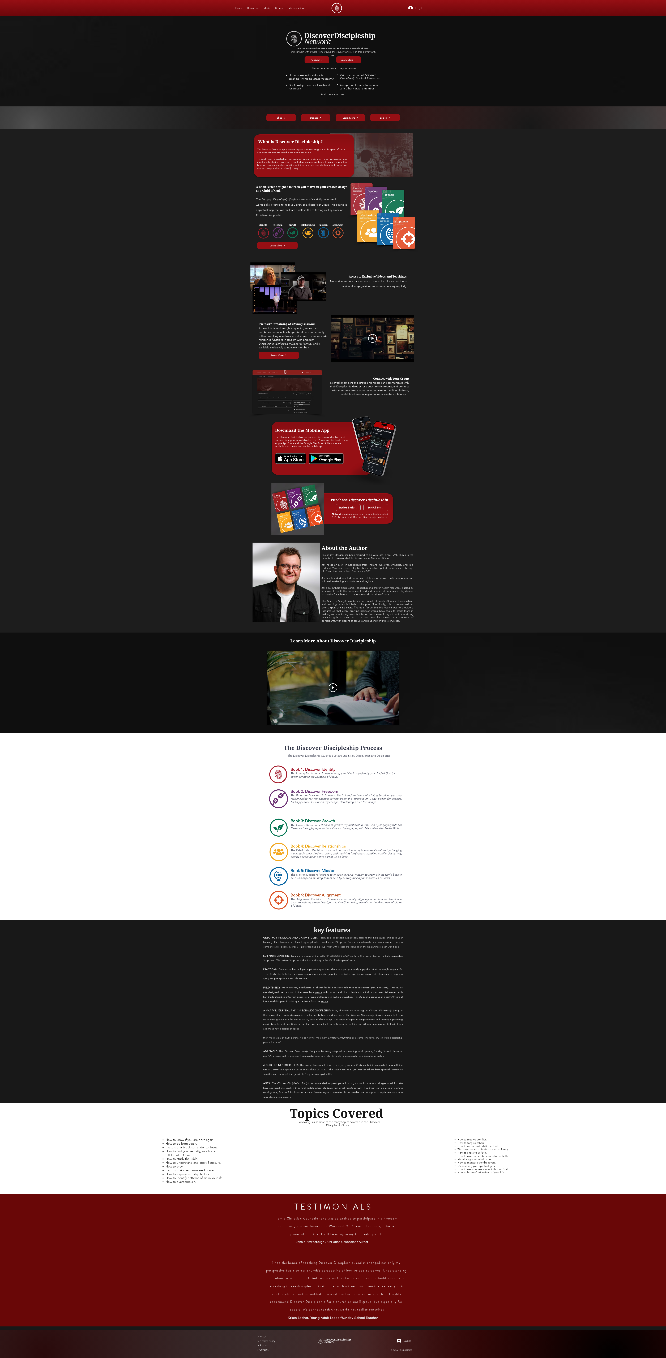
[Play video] (372, 338)
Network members (342, 513)
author (324, 1001)
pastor (318, 992)
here (277, 1042)
